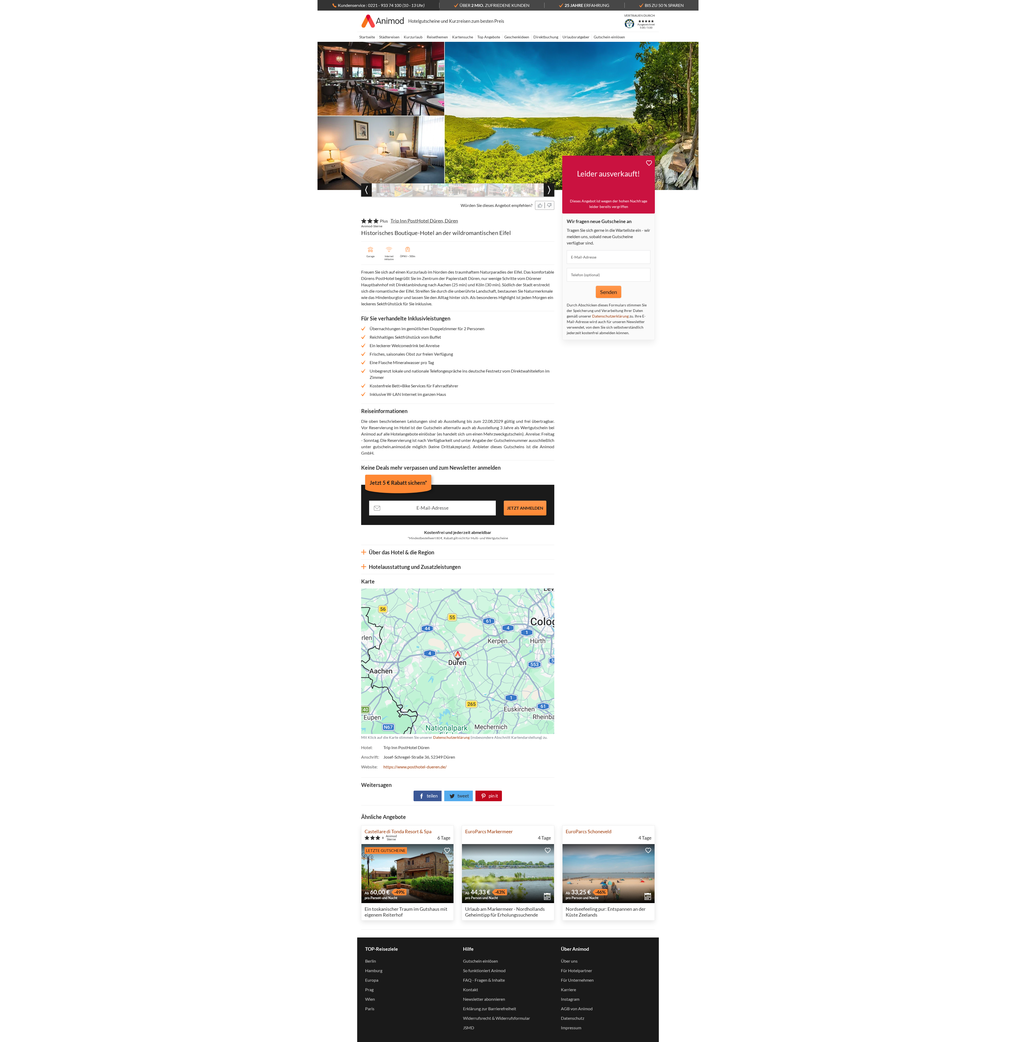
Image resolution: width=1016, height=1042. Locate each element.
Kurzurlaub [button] (413, 37)
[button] (540, 205)
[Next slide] (549, 190)
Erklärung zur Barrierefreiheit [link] (489, 1008)
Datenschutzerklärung (424, 661)
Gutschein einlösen (609, 37)
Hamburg (373, 970)
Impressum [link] (571, 1027)
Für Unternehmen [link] (577, 979)
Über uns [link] (569, 960)
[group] (385, 190)
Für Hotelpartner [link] (576, 970)
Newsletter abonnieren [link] (484, 999)
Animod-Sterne (371, 226)
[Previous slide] (366, 190)
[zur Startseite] (382, 21)
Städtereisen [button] (389, 37)
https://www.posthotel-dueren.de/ (415, 766)
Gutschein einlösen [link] (480, 960)
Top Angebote (488, 37)
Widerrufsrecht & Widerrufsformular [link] (496, 1018)
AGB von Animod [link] (577, 1008)
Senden (608, 292)
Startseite (367, 37)
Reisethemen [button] (437, 37)
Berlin (370, 960)
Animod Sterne (391, 838)
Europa (371, 979)
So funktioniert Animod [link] (484, 970)
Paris (369, 1008)
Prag (369, 989)
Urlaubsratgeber (576, 37)
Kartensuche (462, 37)
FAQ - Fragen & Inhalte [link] (484, 979)
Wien (370, 999)
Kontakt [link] (470, 989)
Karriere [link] (568, 989)
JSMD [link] (468, 1027)
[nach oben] (1010, 521)
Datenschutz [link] (572, 1018)
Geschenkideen (516, 37)
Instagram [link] (570, 999)
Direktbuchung (545, 37)
